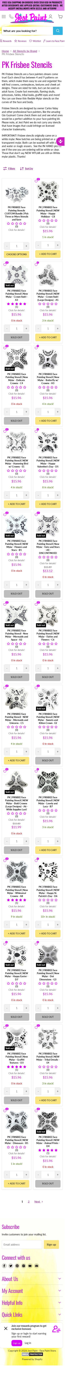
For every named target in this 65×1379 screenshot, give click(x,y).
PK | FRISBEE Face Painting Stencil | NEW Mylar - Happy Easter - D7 (16, 975)
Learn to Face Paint (55, 41)
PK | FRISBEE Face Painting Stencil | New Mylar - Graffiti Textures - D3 (17, 1058)
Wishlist (37, 41)
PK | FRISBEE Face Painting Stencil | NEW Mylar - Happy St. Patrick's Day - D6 (48, 891)
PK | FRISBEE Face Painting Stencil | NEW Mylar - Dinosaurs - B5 (16, 1140)
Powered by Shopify (32, 1359)
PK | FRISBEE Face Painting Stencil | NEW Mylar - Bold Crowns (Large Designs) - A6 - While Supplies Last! (16, 803)
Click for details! (16, 230)
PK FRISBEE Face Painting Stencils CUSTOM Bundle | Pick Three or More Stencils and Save (16, 213)
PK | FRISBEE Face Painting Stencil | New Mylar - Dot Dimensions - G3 (48, 975)
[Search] (58, 31)
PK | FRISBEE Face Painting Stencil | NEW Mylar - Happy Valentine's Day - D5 (48, 462)
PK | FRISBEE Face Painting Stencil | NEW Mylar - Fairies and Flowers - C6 (48, 635)
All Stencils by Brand (25, 51)
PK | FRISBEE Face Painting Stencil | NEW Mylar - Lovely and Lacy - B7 (48, 802)
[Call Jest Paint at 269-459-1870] (11, 16)
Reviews (22, 41)
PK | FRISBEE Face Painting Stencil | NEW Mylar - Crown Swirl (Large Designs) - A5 (48, 295)
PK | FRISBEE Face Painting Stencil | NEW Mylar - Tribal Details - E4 (47, 1058)
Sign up (51, 1244)
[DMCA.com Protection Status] (32, 1355)
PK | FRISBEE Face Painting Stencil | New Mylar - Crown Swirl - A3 (17, 295)
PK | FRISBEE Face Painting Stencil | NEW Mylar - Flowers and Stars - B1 (16, 545)
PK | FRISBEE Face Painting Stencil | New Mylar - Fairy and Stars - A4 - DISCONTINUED (48, 546)
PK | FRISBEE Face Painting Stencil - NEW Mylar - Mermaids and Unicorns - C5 (16, 718)
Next (37, 1201)
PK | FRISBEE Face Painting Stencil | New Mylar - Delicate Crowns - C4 (17, 379)
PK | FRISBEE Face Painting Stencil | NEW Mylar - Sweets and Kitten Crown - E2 (48, 718)
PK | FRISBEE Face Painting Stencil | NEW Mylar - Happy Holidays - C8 (48, 212)
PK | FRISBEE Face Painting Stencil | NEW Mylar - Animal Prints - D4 (48, 1142)
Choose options (16, 254)
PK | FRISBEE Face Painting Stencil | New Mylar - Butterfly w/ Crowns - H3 (48, 379)
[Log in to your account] (50, 16)
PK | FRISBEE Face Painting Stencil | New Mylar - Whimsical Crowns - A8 (17, 891)
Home (5, 51)
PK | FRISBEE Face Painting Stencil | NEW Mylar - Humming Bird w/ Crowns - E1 (16, 462)
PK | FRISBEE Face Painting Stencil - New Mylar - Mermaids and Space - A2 (16, 635)
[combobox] (27, 31)
